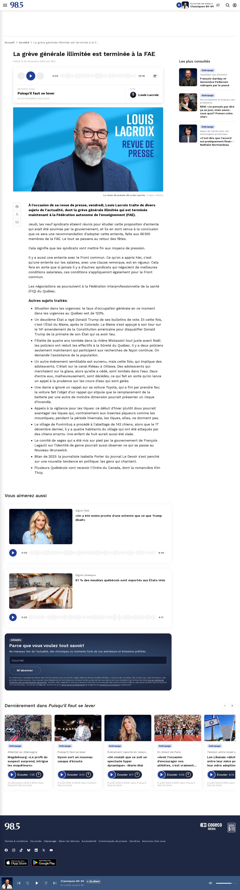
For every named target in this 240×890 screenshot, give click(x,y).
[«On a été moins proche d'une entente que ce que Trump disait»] (40, 526)
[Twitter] (17, 214)
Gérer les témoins (69, 841)
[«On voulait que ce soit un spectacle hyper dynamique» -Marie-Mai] (127, 728)
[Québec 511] (231, 831)
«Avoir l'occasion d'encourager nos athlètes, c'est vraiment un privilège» (175, 761)
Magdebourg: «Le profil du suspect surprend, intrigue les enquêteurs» (28, 761)
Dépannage (50, 841)
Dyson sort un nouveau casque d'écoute (75, 759)
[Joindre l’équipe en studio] (218, 5)
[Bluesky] (28, 850)
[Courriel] (17, 222)
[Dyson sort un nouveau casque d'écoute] (78, 728)
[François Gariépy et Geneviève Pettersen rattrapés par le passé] (188, 77)
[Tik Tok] (21, 850)
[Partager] (155, 75)
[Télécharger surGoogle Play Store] (44, 863)
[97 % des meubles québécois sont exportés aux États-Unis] (40, 591)
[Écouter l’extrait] (30, 75)
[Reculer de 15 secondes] (21, 75)
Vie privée (36, 841)
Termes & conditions (16, 841)
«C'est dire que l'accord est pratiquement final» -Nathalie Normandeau (217, 141)
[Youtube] (51, 850)
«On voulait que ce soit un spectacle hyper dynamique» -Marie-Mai (127, 761)
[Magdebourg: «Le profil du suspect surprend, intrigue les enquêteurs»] (28, 728)
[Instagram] (13, 850)
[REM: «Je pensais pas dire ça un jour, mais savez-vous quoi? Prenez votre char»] (188, 102)
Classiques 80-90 (202, 6)
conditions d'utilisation (110, 685)
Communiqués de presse (113, 841)
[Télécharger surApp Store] (16, 863)
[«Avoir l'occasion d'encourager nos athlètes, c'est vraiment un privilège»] (177, 728)
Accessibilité (89, 841)
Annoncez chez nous (154, 841)
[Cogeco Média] (211, 829)
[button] (18, 883)
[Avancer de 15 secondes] (40, 75)
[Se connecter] (234, 5)
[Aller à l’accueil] (16, 7)
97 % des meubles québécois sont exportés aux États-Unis (120, 580)
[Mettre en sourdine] (210, 883)
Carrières (134, 841)
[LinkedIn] (36, 850)
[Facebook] (17, 207)
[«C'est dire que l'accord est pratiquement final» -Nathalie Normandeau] (188, 134)
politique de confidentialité (73, 685)
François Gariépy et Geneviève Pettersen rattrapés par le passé (214, 82)
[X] (43, 850)
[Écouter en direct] (179, 5)
